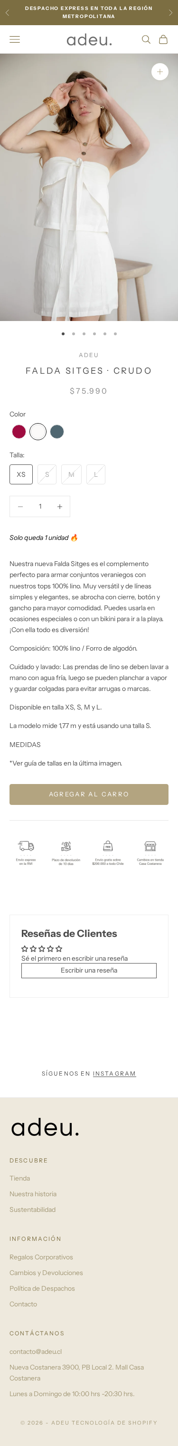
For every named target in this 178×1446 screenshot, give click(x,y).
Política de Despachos (42, 1288)
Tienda (19, 1178)
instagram (114, 1073)
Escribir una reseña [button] (89, 970)
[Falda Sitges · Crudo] (38, 432)
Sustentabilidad (32, 1209)
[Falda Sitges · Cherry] (19, 432)
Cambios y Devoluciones (46, 1272)
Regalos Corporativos (41, 1257)
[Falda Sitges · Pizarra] (57, 432)
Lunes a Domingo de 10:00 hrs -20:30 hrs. (72, 1393)
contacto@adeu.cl (35, 1351)
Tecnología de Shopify (115, 1422)
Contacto (23, 1304)
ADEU (89, 355)
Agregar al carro (89, 794)
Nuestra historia (32, 1194)
